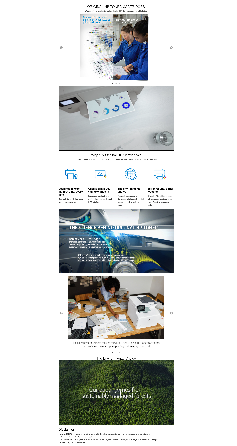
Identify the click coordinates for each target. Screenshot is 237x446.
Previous (61, 47)
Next (171, 47)
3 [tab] (119, 83)
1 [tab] (112, 83)
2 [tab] (116, 83)
